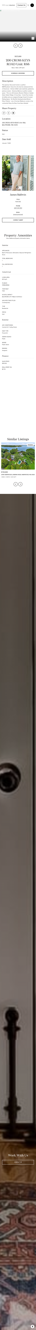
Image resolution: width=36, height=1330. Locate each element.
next (20, 46)
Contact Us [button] (21, 5)
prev (16, 46)
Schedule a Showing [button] (18, 73)
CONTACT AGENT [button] (18, 220)
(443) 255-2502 (18, 208)
